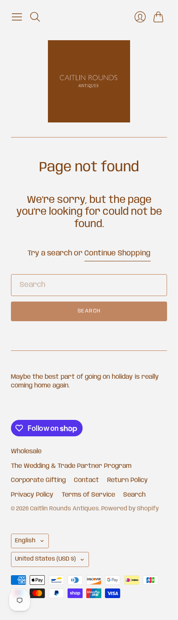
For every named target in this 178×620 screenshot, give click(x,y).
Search (89, 311)
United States (45, 559)
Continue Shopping (117, 253)
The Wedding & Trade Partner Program (71, 466)
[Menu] (16, 16)
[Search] (35, 17)
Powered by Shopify (130, 509)
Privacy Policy (32, 495)
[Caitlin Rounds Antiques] (89, 81)
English (25, 541)
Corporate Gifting (38, 480)
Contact (86, 480)
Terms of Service (88, 495)
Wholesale (26, 451)
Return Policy (127, 480)
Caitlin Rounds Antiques (64, 509)
